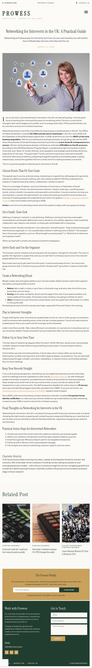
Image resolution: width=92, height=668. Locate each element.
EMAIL (7, 643)
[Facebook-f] (16, 652)
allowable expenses (59, 376)
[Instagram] (7, 652)
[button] (86, 12)
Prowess (16, 13)
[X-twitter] (11, 652)
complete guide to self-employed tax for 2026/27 (24, 391)
